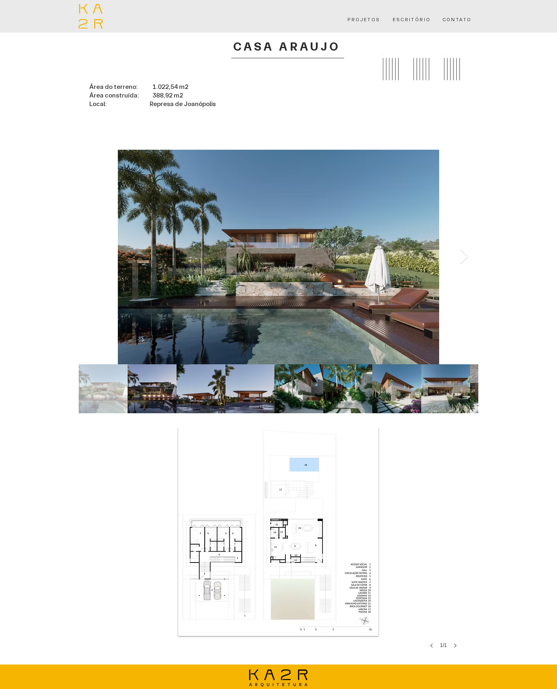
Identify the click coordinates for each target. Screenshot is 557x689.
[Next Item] (464, 257)
